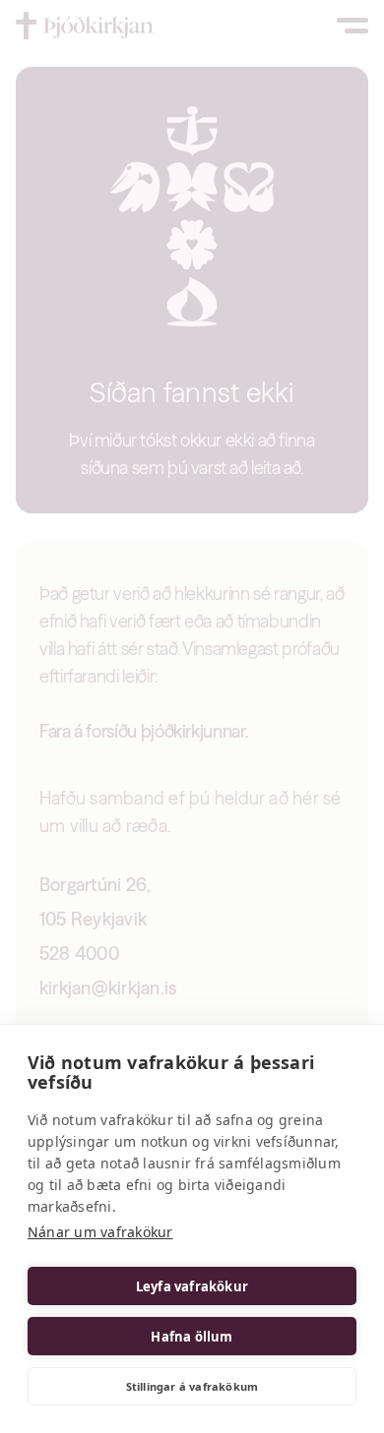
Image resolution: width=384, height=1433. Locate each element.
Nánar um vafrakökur (100, 1232)
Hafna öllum (191, 1336)
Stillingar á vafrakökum (192, 1386)
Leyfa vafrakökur (192, 1286)
